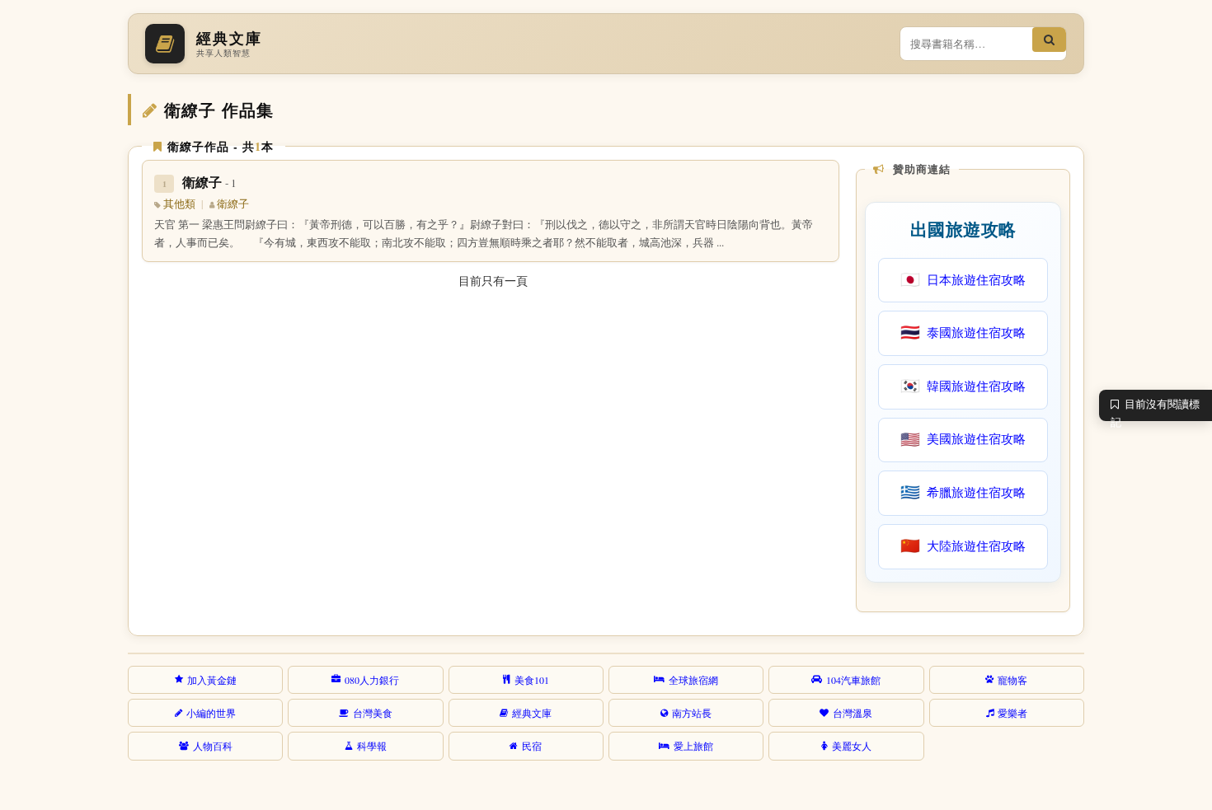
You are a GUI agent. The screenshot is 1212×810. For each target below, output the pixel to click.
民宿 (532, 745)
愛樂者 (1012, 712)
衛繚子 (209, 181)
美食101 (531, 679)
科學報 (372, 745)
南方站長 (692, 712)
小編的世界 (211, 712)
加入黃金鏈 (212, 679)
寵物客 (1012, 679)
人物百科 (213, 745)
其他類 (179, 204)
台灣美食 (372, 712)
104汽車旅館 (853, 679)
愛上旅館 (693, 745)
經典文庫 (532, 712)
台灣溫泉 (852, 712)
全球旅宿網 (693, 679)
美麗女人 (851, 745)
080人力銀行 (372, 679)
